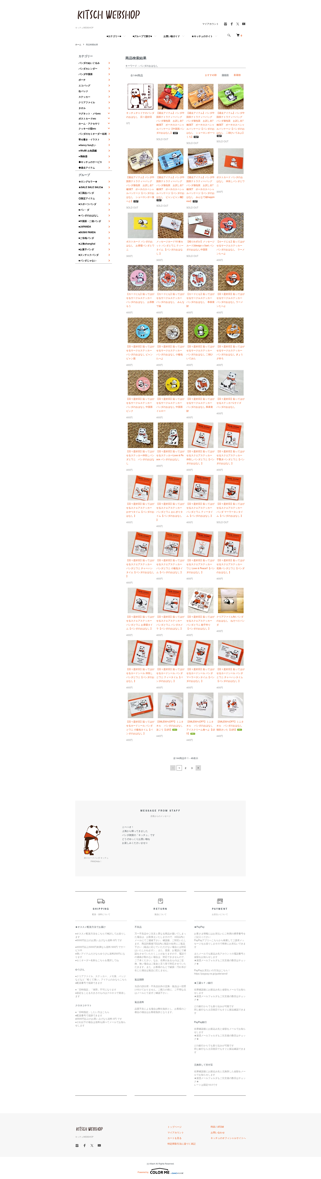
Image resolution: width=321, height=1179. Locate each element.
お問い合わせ (218, 1132)
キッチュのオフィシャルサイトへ (228, 1138)
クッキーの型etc (87, 128)
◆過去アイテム (87, 167)
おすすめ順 (211, 75)
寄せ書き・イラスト (89, 139)
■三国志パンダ (86, 192)
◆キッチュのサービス (90, 162)
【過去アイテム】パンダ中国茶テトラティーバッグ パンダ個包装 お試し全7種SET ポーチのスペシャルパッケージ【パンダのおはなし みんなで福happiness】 (200, 189)
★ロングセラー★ (88, 181)
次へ (198, 768)
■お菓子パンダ (86, 249)
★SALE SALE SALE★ (91, 187)
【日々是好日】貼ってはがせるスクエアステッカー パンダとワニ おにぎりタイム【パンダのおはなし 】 (170, 511)
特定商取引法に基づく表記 (182, 1143)
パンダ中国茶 (86, 74)
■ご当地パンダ (86, 238)
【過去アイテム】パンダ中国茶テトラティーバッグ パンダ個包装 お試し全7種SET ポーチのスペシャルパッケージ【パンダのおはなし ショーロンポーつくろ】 (200, 124)
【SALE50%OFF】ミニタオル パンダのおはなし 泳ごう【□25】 (170, 725)
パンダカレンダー (88, 68)
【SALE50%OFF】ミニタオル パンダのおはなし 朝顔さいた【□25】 (231, 725)
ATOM (220, 1126)
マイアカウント (210, 23)
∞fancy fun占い (87, 145)
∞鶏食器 (83, 156)
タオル (82, 108)
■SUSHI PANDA (87, 232)
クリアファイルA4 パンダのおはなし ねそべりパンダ (231, 620)
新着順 (237, 75)
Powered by (143, 1172)
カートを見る (175, 1138)
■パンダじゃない (87, 260)
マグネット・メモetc (90, 113)
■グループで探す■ (142, 36)
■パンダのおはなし (89, 215)
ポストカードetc (87, 118)
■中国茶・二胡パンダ (90, 221)
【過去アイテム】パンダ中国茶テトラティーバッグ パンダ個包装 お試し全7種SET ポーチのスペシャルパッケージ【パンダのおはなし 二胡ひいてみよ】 (231, 122)
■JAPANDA (85, 226)
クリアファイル (87, 102)
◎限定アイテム (87, 198)
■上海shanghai (87, 243)
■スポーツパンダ (87, 204)
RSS (213, 1126)
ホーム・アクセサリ (89, 123)
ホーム (78, 44)
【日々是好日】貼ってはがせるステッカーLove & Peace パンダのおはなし (170, 455)
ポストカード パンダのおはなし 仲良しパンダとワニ (231, 181)
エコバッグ (84, 85)
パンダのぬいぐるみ (89, 62)
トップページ (175, 1126)
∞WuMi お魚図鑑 (88, 150)
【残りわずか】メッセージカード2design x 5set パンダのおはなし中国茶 (200, 245)
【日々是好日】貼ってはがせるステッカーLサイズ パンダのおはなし (231, 402)
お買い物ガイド (172, 36)
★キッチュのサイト (202, 36)
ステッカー (84, 96)
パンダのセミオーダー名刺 (93, 133)
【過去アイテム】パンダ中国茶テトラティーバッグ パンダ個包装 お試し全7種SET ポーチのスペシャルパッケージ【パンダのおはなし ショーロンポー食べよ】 (140, 189)
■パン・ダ (84, 209)
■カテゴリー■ (114, 36)
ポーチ (82, 79)
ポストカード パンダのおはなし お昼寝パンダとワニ (140, 245)
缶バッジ (83, 91)
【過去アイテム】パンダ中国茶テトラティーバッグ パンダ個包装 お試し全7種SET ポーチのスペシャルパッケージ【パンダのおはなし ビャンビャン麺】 (170, 187)
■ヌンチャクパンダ (89, 254)
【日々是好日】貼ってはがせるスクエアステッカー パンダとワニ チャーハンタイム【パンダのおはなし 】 (140, 568)
